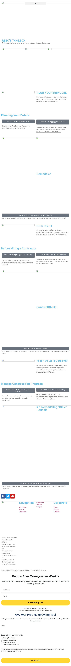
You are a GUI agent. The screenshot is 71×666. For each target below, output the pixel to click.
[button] (35, 3)
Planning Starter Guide (9, 638)
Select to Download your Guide (12, 635)
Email (3, 626)
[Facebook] (3, 496)
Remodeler (43, 174)
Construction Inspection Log (11, 644)
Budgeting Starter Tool (9, 640)
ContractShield (46, 307)
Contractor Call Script (9, 642)
